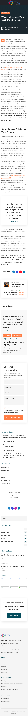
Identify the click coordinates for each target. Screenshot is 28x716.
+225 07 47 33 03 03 (10, 646)
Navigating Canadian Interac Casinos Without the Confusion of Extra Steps (14, 436)
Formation (4, 686)
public (3, 477)
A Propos (4, 664)
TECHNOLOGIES (17, 335)
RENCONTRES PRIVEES (7, 480)
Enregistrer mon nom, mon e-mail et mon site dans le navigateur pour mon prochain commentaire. (13, 410)
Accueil (3, 661)
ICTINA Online (5, 698)
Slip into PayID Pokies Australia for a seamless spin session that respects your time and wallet (14, 455)
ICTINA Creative (5, 701)
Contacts (4, 669)
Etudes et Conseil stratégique (9, 689)
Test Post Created (8, 441)
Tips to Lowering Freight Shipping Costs (13, 343)
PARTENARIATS (5, 474)
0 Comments (6, 29)
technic (15, 27)
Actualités (4, 672)
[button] (26, 2)
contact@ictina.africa (11, 643)
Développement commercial (9, 681)
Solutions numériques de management (12, 684)
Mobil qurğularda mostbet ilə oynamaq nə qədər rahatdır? (14, 445)
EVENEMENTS (5, 13)
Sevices (3, 666)
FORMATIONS (5, 470)
